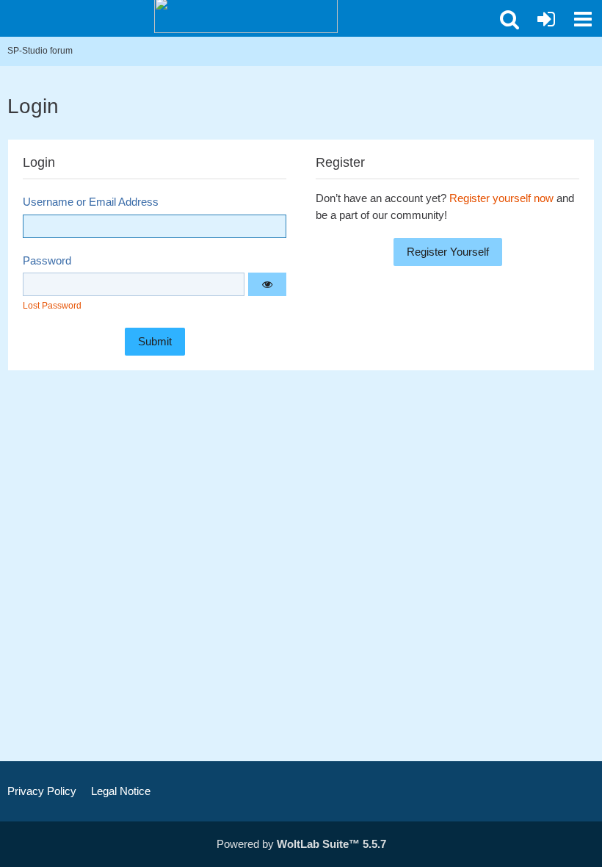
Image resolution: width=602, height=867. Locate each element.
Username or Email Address (91, 201)
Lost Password (52, 306)
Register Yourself (448, 251)
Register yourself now (501, 198)
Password (47, 260)
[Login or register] (546, 19)
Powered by (301, 844)
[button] (583, 19)
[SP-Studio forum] (246, 14)
